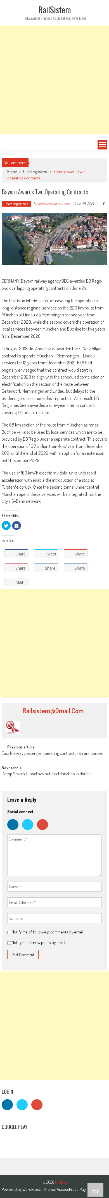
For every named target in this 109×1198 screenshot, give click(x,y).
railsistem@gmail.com (54, 203)
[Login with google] (44, 831)
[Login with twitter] (29, 831)
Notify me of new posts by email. (39, 942)
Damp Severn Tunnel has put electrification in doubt (46, 774)
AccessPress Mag (71, 1189)
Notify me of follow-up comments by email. (48, 932)
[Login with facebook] (14, 831)
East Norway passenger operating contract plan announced (52, 754)
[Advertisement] (54, 80)
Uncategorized (35, 171)
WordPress (32, 1189)
